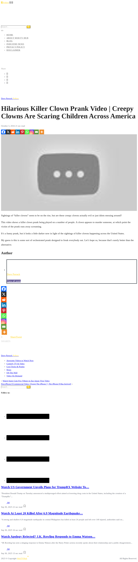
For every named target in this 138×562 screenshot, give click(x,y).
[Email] (36, 132)
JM (8, 503)
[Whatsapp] (27, 132)
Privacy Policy (15, 47)
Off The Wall (11, 373)
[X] (8, 132)
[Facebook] (3, 132)
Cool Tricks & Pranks (15, 367)
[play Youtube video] (69, 172)
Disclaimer (13, 50)
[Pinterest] (22, 132)
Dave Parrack (10, 98)
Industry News (15, 44)
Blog (9, 41)
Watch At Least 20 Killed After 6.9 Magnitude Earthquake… (42, 513)
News (8, 370)
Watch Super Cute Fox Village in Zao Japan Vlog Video (26, 381)
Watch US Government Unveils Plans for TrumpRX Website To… (45, 487)
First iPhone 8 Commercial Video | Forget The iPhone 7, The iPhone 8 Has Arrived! (36, 384)
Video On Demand (14, 376)
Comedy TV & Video (15, 364)
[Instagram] (31, 132)
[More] (42, 132)
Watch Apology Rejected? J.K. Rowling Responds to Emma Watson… (48, 536)
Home (9, 35)
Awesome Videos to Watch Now (20, 360)
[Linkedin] (17, 132)
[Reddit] (13, 132)
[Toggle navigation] (2, 30)
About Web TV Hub (17, 38)
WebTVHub (22, 558)
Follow (6, 2)
